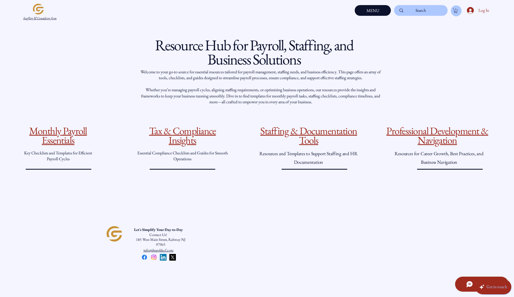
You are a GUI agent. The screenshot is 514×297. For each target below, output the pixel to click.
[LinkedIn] (163, 257)
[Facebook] (144, 257)
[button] (456, 10)
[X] (172, 257)
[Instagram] (153, 257)
